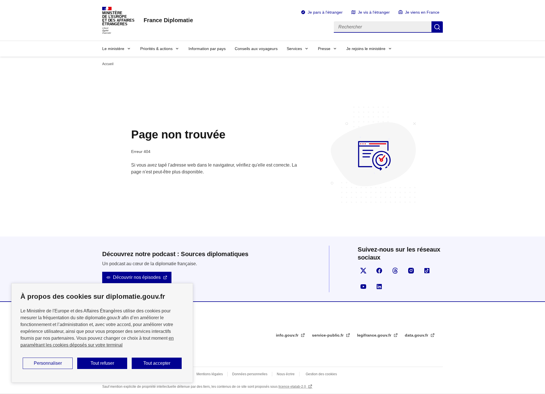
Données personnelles (249, 374)
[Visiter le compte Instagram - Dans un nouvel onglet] (411, 270)
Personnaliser (48, 363)
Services (294, 48)
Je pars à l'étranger (325, 12)
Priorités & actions (156, 48)
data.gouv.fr (417, 335)
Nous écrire (286, 374)
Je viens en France (422, 12)
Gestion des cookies (321, 374)
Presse (324, 48)
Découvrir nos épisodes (137, 277)
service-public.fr (328, 335)
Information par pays (207, 48)
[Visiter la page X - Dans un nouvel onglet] (363, 270)
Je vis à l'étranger (374, 12)
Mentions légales (209, 374)
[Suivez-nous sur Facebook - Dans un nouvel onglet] (379, 270)
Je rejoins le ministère (365, 48)
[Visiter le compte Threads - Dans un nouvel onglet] (395, 270)
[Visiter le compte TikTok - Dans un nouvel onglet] (427, 270)
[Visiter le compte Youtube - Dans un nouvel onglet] (363, 286)
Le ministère (113, 48)
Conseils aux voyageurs (256, 48)
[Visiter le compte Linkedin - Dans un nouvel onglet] (379, 286)
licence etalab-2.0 (292, 387)
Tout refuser (102, 363)
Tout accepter (156, 363)
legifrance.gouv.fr (374, 335)
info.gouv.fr (287, 335)
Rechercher (437, 27)
